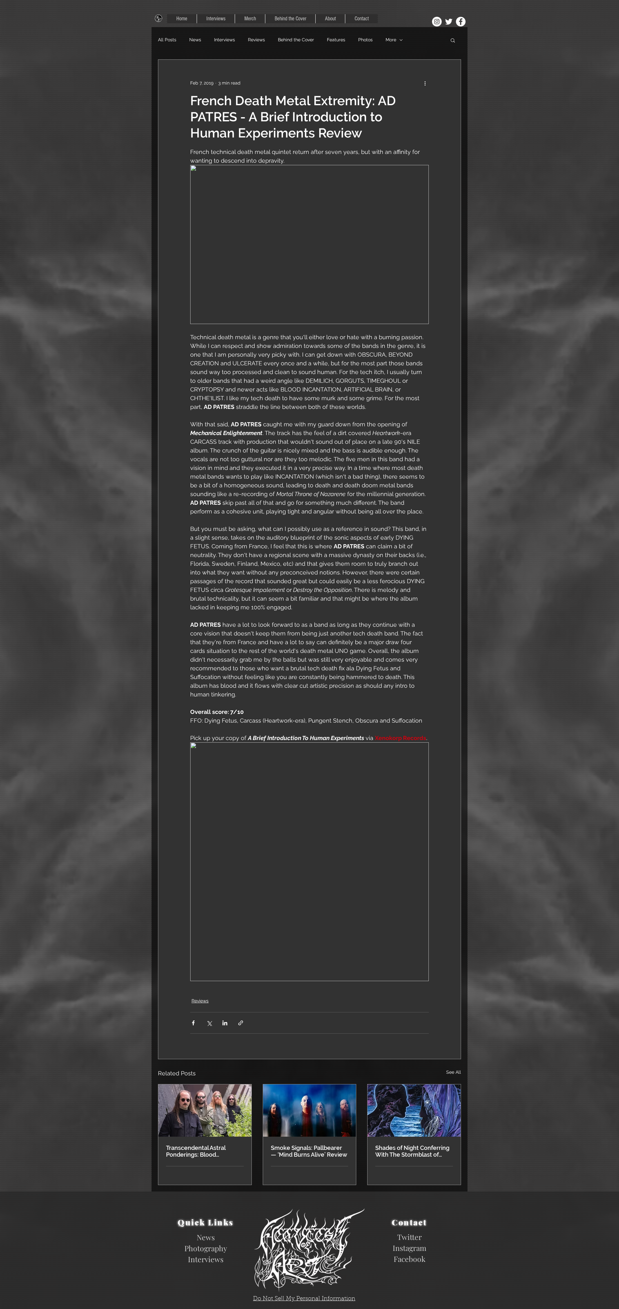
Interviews (224, 39)
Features (336, 39)
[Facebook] (461, 21)
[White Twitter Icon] (449, 21)
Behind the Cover (296, 39)
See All (453, 1072)
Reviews (256, 39)
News (195, 39)
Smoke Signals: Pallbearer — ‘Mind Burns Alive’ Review (309, 1151)
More (391, 39)
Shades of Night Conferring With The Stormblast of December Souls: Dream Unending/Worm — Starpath (412, 1151)
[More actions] (425, 83)
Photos (365, 39)
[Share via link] (241, 1023)
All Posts (167, 39)
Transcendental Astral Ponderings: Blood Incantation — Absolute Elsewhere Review (198, 1151)
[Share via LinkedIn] (225, 1023)
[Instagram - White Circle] (437, 21)
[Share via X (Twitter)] (209, 1023)
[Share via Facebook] (193, 1023)
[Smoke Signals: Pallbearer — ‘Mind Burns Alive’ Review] (309, 1110)
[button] (453, 40)
